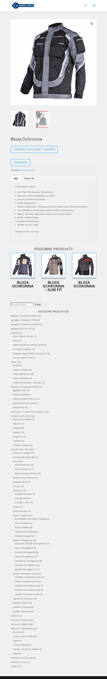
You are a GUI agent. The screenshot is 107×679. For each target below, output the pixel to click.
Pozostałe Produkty (22, 349)
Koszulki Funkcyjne (23, 494)
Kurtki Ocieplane (22, 527)
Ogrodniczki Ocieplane (25, 531)
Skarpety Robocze (21, 602)
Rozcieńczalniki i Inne (22, 357)
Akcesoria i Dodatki (21, 419)
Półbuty (16, 428)
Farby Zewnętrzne (21, 378)
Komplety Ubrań (20, 482)
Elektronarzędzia (20, 394)
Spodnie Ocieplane (23, 536)
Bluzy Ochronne (27, 170)
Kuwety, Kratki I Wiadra (23, 636)
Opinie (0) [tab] (29, 178)
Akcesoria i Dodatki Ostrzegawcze (30, 543)
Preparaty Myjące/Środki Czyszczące (29, 353)
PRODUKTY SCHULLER (21, 658)
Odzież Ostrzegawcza (22, 540)
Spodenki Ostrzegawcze (26, 565)
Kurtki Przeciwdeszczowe (26, 581)
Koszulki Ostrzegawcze (25, 552)
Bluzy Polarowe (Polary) (26, 473)
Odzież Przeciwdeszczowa (25, 573)
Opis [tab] (16, 178)
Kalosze (16, 423)
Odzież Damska (20, 511)
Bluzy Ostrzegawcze (24, 548)
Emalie (16, 365)
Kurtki (15, 506)
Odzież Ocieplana (20, 515)
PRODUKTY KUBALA (20, 620)
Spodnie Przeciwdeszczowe (27, 594)
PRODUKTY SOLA (19, 662)
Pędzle (16, 640)
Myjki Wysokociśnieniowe (24, 403)
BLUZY (16, 461)
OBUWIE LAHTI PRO (20, 416)
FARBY (14, 362)
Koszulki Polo (21, 498)
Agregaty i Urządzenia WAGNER (25, 324)
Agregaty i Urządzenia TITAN (24, 320)
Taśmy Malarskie (20, 645)
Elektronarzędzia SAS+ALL (25, 398)
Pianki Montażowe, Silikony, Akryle (28, 344)
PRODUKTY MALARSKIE (22, 628)
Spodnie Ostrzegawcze (25, 569)
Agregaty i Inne (19, 390)
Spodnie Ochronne (21, 611)
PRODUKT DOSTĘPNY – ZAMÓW (34, 149)
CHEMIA (14, 333)
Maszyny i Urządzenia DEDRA (24, 387)
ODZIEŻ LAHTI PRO (20, 449)
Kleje (15, 340)
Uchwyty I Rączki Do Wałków (26, 649)
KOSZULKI (17, 490)
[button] (91, 23)
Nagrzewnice (19, 407)
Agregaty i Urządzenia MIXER (24, 315)
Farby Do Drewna (21, 369)
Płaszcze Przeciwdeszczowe (27, 590)
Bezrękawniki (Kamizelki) (24, 457)
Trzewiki (16, 440)
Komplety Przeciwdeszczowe (28, 577)
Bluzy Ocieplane (22, 523)
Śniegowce (18, 436)
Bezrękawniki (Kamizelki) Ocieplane (31, 518)
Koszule (16, 486)
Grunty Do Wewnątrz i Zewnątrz (27, 382)
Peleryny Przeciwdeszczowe (27, 585)
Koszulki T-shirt (22, 502)
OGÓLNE (15, 615)
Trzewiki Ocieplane (21, 445)
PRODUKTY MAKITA (20, 624)
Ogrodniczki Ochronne (23, 598)
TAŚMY (14, 666)
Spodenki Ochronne (22, 607)
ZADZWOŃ (20, 162)
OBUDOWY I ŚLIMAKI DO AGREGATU (28, 411)
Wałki (15, 653)
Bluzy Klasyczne (22, 464)
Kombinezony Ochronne (24, 477)
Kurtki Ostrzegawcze (24, 556)
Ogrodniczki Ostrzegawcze (27, 561)
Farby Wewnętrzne (21, 374)
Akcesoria (17, 632)
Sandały (16, 432)
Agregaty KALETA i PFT (21, 328)
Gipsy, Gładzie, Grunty (23, 336)
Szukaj (37, 304)
